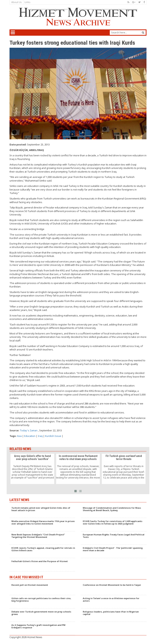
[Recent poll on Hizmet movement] (42, 588)
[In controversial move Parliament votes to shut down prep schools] (78, 469)
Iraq (40, 436)
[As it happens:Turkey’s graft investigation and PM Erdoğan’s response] (42, 628)
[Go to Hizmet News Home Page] (78, 16)
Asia (19, 436)
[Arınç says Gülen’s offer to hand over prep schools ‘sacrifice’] (32, 469)
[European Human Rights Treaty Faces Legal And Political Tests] (113, 538)
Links (27, 2)
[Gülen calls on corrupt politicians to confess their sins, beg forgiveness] (42, 601)
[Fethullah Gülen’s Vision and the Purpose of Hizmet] (42, 564)
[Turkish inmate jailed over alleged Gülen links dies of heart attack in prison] (42, 511)
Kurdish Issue (53, 436)
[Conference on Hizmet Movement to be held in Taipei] (113, 588)
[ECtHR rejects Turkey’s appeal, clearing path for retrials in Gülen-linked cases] (42, 551)
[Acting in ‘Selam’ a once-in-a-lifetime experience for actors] (113, 601)
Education (29, 436)
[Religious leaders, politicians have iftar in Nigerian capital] (113, 615)
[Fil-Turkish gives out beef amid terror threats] (124, 469)
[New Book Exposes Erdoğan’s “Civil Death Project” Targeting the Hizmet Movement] (42, 538)
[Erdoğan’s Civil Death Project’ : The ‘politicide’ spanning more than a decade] (113, 551)
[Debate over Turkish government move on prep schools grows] (42, 615)
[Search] (143, 32)
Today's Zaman (28, 430)
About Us (16, 2)
